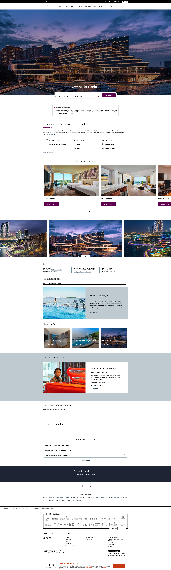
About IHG (67, 537)
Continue (119, 566)
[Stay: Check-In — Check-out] (64, 96)
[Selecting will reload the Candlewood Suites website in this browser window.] (122, 524)
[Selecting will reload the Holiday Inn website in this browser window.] (78, 524)
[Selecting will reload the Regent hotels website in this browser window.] (55, 519)
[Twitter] (47, 538)
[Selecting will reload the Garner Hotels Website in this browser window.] (85, 524)
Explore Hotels (89, 537)
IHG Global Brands (69, 543)
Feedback (110, 546)
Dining (81, 6)
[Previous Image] (84, 211)
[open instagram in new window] (85, 486)
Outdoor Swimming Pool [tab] (52, 283)
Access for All (68, 539)
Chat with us (68, 547)
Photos (109, 6)
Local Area (88, 6)
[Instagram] (50, 538)
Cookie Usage (111, 544)
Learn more (111, 555)
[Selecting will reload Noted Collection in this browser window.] (103, 519)
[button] (125, 2)
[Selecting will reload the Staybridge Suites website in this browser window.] (106, 524)
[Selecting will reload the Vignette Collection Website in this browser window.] (78, 519)
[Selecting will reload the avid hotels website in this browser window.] (91, 524)
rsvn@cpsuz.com (52, 271)
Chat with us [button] (49, 1)
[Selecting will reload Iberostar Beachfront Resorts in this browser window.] (48, 524)
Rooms (67, 6)
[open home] (2, 508)
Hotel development (69, 545)
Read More (52, 134)
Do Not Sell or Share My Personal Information (115, 540)
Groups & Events (99, 6)
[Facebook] (44, 538)
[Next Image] (89, 211)
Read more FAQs (85, 460)
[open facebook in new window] (81, 486)
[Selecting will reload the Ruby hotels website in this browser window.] (116, 519)
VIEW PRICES (108, 95)
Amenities (74, 6)
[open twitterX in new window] (89, 486)
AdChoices (110, 542)
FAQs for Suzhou (85, 439)
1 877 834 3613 (59, 552)
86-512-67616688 (56, 270)
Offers (61, 6)
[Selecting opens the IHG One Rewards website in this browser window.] (117, 528)
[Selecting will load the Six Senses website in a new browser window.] (47, 519)
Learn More (93, 312)
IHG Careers (67, 541)
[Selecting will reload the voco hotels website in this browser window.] (110, 519)
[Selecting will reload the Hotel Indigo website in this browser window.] (95, 519)
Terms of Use (89, 539)
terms (105, 566)
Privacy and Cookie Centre (114, 537)
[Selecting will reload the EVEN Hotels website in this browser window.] (64, 524)
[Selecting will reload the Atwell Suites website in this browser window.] (98, 524)
